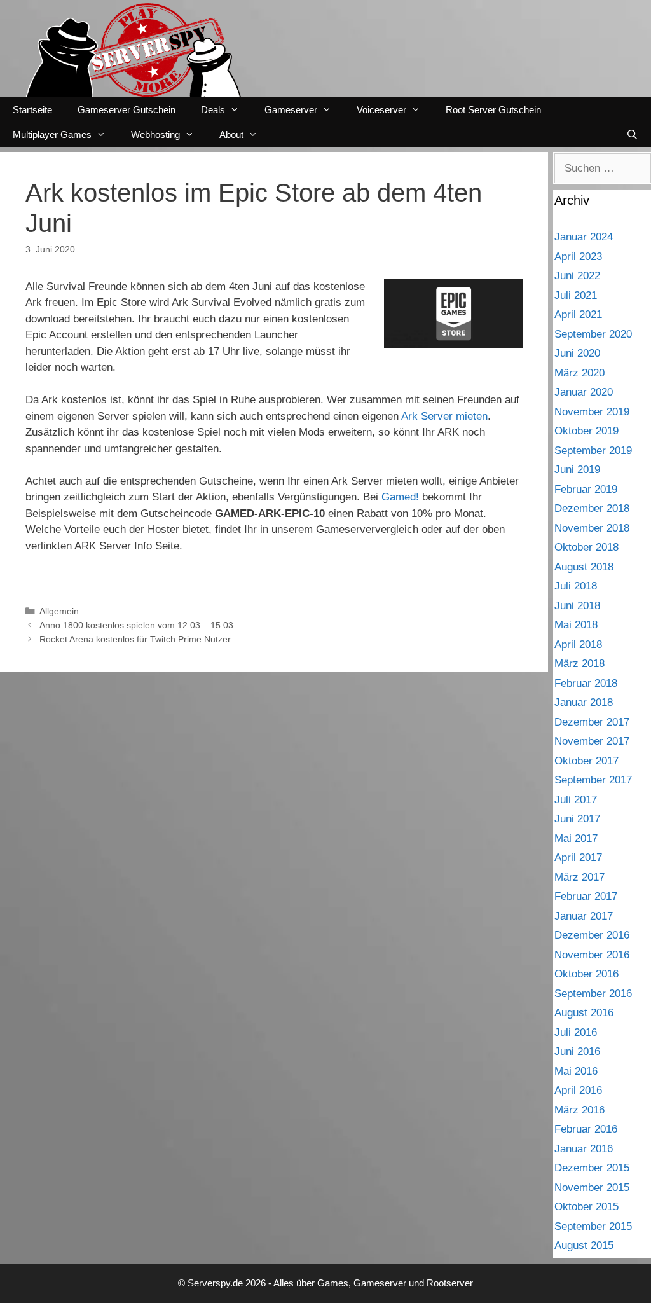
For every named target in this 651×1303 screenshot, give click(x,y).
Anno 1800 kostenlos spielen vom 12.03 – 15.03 (136, 625)
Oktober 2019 (586, 431)
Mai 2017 (576, 838)
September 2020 (593, 334)
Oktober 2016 (586, 974)
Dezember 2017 (591, 722)
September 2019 (593, 451)
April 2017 (578, 857)
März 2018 (579, 664)
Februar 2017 (585, 896)
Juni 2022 (577, 276)
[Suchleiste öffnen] (632, 134)
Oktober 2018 (586, 547)
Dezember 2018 (591, 508)
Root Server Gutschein (493, 109)
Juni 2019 (577, 470)
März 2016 (579, 1110)
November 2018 (591, 528)
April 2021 (578, 314)
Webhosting (155, 134)
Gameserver (290, 109)
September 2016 (593, 994)
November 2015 (591, 1188)
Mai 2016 (576, 1071)
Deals (213, 109)
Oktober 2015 (586, 1207)
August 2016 (583, 1013)
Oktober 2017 (586, 761)
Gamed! (400, 497)
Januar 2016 (583, 1149)
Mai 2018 (576, 625)
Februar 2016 (585, 1129)
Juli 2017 (575, 800)
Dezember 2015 (591, 1168)
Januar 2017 (583, 916)
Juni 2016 (577, 1051)
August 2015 (583, 1245)
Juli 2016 (575, 1032)
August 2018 (583, 567)
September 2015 (593, 1226)
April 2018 (578, 644)
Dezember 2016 (591, 935)
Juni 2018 (577, 606)
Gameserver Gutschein (126, 109)
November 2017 (591, 741)
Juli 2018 (575, 586)
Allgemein (59, 611)
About (231, 134)
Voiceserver (381, 109)
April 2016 (578, 1090)
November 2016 (591, 955)
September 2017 (593, 780)
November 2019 (591, 412)
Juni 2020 (577, 353)
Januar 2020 (583, 392)
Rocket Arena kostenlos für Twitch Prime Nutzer (135, 639)
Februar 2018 (585, 683)
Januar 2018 (583, 702)
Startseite (32, 109)
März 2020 (579, 373)
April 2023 (578, 257)
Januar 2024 (583, 237)
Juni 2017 (577, 819)
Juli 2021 (575, 295)
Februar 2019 (585, 489)
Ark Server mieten (444, 416)
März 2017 (579, 877)
